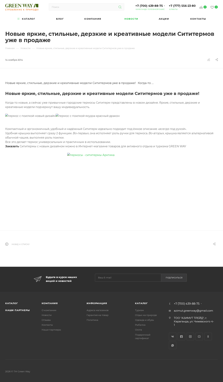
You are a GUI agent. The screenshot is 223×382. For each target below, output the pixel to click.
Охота (138, 329)
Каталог (11, 303)
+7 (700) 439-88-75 (149, 5)
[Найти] (120, 7)
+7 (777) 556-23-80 (182, 5)
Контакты (47, 324)
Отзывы (46, 320)
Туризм (139, 310)
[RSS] (208, 59)
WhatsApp (172, 345)
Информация (97, 303)
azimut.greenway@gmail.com (193, 310)
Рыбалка (140, 324)
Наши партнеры (17, 310)
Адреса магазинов (98, 310)
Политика (92, 320)
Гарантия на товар (98, 315)
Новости (47, 315)
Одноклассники (208, 336)
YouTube (199, 336)
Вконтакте (172, 336)
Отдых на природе (146, 315)
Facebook (181, 336)
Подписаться (174, 277)
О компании (49, 310)
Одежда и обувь (144, 320)
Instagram (190, 336)
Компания (50, 303)
